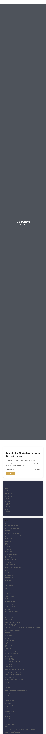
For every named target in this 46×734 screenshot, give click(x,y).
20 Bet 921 (7, 548)
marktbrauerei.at (9, 689)
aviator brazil (8, 583)
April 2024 (7, 509)
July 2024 (7, 504)
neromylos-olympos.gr (10, 705)
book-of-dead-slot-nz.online (11, 611)
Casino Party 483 (9, 619)
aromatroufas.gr (9, 580)
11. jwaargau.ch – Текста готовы (12, 528)
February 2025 (8, 493)
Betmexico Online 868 (10, 601)
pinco (6, 721)
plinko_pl (7, 727)
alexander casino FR (9, 577)
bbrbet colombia (8, 591)
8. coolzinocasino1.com (10, 564)
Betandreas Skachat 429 (10, 596)
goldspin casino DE (9, 655)
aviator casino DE (9, 585)
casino (6, 614)
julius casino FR (8, 666)
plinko (6, 726)
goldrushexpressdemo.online (11, 653)
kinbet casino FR (8, 668)
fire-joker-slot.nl (8, 645)
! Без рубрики (8, 523)
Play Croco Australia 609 (10, 723)
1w (5, 536)
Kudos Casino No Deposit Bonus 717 (13, 674)
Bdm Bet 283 (8, 593)
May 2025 (7, 488)
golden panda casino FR (10, 651)
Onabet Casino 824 (9, 711)
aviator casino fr (8, 587)
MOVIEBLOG (8, 702)
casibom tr (7, 612)
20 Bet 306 (7, 546)
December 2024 (8, 496)
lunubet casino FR (9, 682)
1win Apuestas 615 (9, 538)
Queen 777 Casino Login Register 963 (13, 732)
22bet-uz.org (8, 562)
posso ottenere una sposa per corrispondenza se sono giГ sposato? (20, 729)
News (6, 708)
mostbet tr (7, 698)
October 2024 (8, 500)
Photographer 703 (9, 716)
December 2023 (8, 513)
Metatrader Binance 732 (10, 692)
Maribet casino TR (9, 687)
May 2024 (7, 508)
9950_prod (7, 574)
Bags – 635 (7, 590)
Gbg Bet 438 (8, 648)
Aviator (6, 582)
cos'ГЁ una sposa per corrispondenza (13, 630)
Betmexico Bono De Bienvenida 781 (12, 599)
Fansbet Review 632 (9, 643)
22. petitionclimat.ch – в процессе (12, 559)
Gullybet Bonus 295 (9, 659)
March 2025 (7, 492)
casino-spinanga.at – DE (10, 624)
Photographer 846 (9, 718)
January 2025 (8, 495)
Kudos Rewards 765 (9, 677)
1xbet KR (7, 543)
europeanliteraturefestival (11, 642)
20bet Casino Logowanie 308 (11, 554)
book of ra (7, 609)
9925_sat (7, 572)
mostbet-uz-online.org (10, 700)
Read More (10, 473)
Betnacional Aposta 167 (10, 603)
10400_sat (7, 527)
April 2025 (7, 490)
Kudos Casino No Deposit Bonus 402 (13, 672)
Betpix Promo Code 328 (10, 606)
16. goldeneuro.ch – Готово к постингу (13, 533)
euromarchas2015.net (10, 640)
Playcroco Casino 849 (10, 724)
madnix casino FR (9, 684)
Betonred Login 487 (9, 604)
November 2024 (8, 498)
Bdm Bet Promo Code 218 (10, 595)
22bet (6, 561)
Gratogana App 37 (9, 658)
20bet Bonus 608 (9, 551)
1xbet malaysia (8, 544)
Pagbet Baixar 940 (9, 713)
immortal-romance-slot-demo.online (13, 663)
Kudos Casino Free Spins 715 (11, 671)
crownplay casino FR (9, 634)
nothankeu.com (8, 710)
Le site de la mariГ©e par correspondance (14, 679)
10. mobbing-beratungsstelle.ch (12, 525)
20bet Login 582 (8, 557)
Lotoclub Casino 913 (9, 680)
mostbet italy (8, 697)
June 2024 (7, 506)
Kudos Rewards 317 (9, 676)
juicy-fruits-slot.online (10, 664)
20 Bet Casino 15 (8, 549)
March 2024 (7, 511)
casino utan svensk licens (10, 621)
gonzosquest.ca (8, 656)
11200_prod (7, 530)
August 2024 (8, 503)
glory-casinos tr (8, 650)
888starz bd (8, 565)
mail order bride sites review (11, 685)
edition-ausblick (8, 635)
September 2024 (9, 501)
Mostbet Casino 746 (9, 695)
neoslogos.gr (8, 703)
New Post (7, 706)
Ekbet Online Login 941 (10, 638)
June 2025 (7, 487)
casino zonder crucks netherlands (12, 622)
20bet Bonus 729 (9, 553)
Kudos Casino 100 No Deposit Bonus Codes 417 (15, 669)
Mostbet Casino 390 (9, 693)
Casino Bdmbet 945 (9, 616)
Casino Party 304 (9, 617)
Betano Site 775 (8, 598)
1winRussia (7, 540)
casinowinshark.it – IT (10, 625)
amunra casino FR (9, 578)
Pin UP (6, 719)
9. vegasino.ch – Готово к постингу (13, 567)
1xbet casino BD (8, 541)
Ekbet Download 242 (9, 637)
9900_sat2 (7, 570)
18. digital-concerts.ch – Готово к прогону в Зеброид (16, 535)
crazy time (7, 632)
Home (21, 224)
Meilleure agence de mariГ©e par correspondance (16, 690)
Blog (6, 608)
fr (5, 646)
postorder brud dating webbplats (12, 731)
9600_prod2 (8, 569)
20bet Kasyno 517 (9, 556)
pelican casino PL (9, 714)
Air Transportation (9, 575)
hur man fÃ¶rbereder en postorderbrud (13, 661)
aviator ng (7, 588)
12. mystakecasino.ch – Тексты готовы (13, 532)
